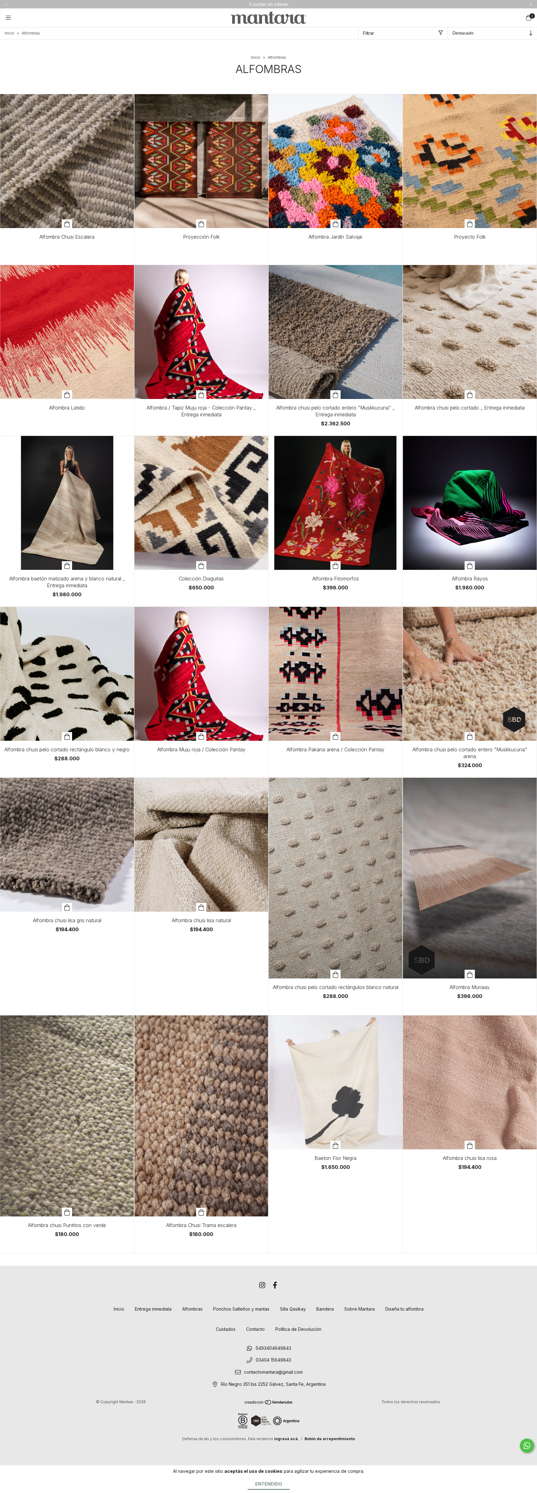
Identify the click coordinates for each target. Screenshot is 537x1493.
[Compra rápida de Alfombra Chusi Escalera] (67, 223)
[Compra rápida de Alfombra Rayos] (470, 565)
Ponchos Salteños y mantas (241, 1309)
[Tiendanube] (269, 1403)
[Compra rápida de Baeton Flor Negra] (335, 1145)
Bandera (325, 1309)
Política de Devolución (298, 1329)
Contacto (255, 1329)
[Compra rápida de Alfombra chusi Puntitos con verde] (67, 1212)
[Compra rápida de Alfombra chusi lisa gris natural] (67, 907)
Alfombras (192, 1309)
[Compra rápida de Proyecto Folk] (470, 223)
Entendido (268, 1483)
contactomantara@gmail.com (273, 1372)
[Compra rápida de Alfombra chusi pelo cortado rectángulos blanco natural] (335, 974)
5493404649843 (273, 1348)
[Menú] (8, 17)
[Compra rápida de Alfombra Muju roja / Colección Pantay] (201, 736)
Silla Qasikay (293, 1309)
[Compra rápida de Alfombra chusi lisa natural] (201, 907)
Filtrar (368, 33)
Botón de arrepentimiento (330, 1438)
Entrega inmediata (153, 1309)
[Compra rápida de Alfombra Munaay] (470, 974)
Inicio (9, 33)
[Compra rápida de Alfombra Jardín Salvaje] (335, 223)
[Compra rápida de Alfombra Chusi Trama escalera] (201, 1212)
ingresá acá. (286, 1438)
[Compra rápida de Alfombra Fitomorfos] (335, 565)
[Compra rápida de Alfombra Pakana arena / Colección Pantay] (335, 736)
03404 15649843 (273, 1360)
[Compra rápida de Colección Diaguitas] (201, 565)
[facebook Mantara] (275, 1285)
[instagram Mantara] (262, 1285)
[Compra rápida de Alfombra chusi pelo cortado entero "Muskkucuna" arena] (470, 736)
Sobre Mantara (359, 1309)
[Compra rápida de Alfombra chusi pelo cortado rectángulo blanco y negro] (67, 736)
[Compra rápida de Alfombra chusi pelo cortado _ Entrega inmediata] (470, 394)
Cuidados (226, 1329)
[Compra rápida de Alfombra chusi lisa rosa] (470, 1145)
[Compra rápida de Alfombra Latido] (67, 394)
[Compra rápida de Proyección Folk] (201, 223)
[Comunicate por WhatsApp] (527, 1446)
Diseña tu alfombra (404, 1309)
